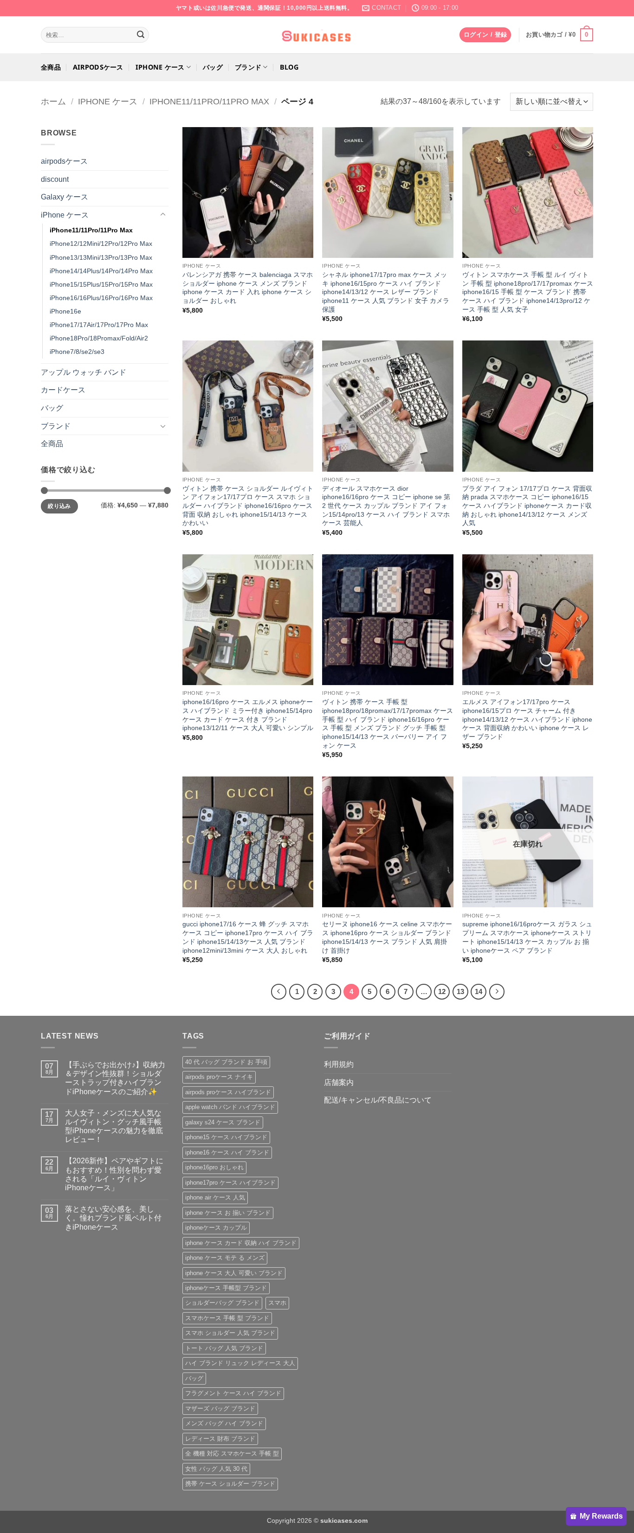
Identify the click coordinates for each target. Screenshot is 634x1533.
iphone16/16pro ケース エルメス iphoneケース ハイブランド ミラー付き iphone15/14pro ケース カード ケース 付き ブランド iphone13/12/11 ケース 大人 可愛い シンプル (247, 714)
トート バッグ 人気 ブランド (224, 1348)
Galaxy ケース (64, 197)
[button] (485, 35)
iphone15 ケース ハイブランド (226, 1137)
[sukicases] (317, 34)
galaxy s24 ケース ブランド (222, 1122)
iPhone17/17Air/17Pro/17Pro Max (99, 324)
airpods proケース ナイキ (219, 1076)
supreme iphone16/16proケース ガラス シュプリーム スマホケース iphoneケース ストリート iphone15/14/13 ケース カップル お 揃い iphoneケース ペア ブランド (527, 937)
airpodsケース (98, 67)
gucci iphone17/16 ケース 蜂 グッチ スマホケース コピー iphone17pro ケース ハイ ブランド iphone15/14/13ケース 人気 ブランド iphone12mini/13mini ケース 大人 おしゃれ (247, 937)
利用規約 (339, 1064)
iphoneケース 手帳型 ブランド (226, 1287)
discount (55, 179)
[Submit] (141, 35)
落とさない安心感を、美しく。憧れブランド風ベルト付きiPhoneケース (113, 1218)
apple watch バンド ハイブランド (230, 1106)
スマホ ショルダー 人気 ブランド (230, 1332)
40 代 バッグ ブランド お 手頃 (226, 1061)
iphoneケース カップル (216, 1227)
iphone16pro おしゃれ (214, 1167)
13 (460, 991)
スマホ (277, 1302)
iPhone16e (65, 311)
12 (442, 991)
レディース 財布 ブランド (220, 1438)
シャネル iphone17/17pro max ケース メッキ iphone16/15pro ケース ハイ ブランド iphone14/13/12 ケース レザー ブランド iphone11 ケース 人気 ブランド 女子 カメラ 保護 (385, 292)
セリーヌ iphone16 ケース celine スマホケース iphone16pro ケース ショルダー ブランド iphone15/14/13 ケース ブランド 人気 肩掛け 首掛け (387, 937)
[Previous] (279, 992)
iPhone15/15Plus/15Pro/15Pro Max (101, 284)
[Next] (497, 992)
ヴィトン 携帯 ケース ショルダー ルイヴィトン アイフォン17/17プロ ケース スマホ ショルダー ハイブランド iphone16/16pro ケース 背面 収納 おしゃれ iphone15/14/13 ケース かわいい (247, 506)
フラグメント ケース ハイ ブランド (233, 1393)
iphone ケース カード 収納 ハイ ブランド (241, 1242)
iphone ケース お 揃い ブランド (228, 1212)
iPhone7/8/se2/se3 (77, 351)
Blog (289, 67)
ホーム (53, 101)
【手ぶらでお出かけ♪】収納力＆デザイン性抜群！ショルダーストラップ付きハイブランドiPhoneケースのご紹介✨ (115, 1078)
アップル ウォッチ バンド (83, 372)
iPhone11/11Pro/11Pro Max (209, 101)
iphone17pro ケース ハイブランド (230, 1182)
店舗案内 (339, 1082)
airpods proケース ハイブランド (228, 1092)
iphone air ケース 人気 (215, 1197)
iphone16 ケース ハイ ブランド (227, 1152)
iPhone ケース (160, 67)
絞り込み (59, 506)
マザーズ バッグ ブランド (220, 1408)
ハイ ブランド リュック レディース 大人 (240, 1363)
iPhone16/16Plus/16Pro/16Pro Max (101, 297)
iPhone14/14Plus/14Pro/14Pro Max (101, 271)
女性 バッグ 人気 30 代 (216, 1468)
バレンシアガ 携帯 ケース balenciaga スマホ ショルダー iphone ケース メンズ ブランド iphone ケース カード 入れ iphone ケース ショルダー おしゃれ (247, 287)
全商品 (51, 67)
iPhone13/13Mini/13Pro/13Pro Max (101, 257)
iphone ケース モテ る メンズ (225, 1257)
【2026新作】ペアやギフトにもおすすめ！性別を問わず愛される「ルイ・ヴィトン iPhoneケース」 (114, 1174)
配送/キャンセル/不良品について (378, 1100)
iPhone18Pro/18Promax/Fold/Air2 (99, 338)
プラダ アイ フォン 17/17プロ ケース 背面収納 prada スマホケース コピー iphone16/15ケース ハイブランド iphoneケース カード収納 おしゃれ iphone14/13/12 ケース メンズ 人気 (527, 506)
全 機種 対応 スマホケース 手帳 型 (232, 1453)
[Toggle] (162, 214)
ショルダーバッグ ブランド (222, 1302)
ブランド (248, 67)
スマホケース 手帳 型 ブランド (227, 1318)
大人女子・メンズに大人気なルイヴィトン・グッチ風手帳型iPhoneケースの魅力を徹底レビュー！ (114, 1126)
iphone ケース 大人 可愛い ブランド (234, 1273)
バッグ (213, 67)
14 (478, 991)
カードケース (63, 390)
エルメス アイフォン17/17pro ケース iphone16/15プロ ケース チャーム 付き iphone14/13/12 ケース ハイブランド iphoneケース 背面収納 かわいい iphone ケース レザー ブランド (527, 719)
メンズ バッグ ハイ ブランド (224, 1423)
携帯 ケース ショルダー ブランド (230, 1483)
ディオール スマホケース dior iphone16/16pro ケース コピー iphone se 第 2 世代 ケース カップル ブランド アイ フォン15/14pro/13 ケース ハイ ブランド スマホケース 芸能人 (386, 506)
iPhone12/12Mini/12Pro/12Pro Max (101, 243)
